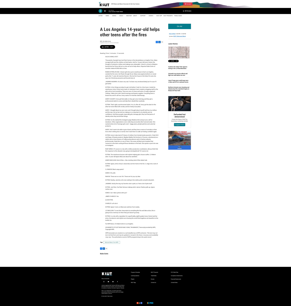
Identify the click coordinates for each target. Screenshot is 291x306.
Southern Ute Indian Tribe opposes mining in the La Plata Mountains (177, 67)
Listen (100, 15)
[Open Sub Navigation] (103, 15)
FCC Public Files (174, 272)
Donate (188, 4)
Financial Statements (176, 279)
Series (114, 15)
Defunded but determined (180, 115)
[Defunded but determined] (179, 103)
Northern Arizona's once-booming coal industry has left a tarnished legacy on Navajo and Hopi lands (178, 88)
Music (121, 15)
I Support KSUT (179, 125)
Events (151, 15)
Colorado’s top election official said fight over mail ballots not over (177, 74)
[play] (100, 11)
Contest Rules (174, 282)
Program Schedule (135, 272)
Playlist (132, 279)
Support (143, 15)
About (135, 15)
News (107, 15)
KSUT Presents (168, 15)
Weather (129, 15)
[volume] (105, 11)
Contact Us (153, 282)
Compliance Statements (177, 275)
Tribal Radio (178, 15)
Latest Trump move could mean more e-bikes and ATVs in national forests (178, 81)
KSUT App (159, 15)
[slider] (107, 11)
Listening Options (135, 275)
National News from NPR (111, 242)
